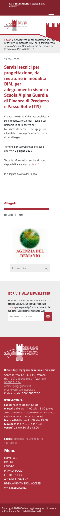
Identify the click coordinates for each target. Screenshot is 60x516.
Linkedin (34, 439)
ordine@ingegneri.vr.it (17, 386)
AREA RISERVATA (14, 479)
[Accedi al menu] (51, 13)
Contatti (14, 6)
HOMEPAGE (11, 458)
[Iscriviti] (48, 316)
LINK (33, 164)
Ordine (9, 462)
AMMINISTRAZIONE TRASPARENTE (27, 3)
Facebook (18, 439)
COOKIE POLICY (13, 475)
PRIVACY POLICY (14, 470)
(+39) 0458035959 (20, 378)
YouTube (9, 443)
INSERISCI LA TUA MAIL (21, 316)
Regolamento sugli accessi (22, 483)
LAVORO (9, 466)
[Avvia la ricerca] (46, 268)
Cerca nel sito (19, 268)
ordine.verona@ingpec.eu (19, 389)
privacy (11, 307)
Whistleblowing (15, 487)
